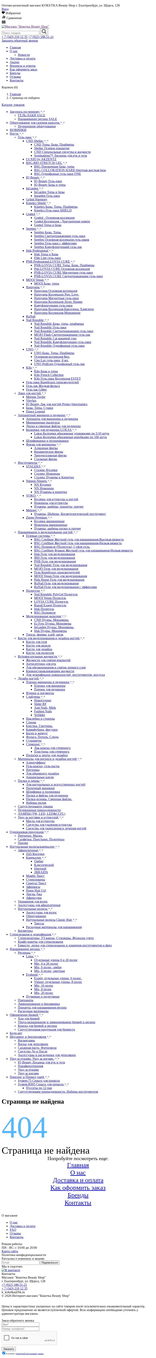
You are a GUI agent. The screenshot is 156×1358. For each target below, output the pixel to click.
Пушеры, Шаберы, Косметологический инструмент (70, 514)
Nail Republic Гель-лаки (50, 327)
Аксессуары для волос (41, 912)
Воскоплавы (26, 1040)
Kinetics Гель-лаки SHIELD (53, 210)
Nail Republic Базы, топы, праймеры (59, 323)
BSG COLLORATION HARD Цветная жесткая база (70, 170)
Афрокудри (34, 898)
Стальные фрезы (45, 459)
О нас (78, 1172)
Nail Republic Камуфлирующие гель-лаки (62, 342)
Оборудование (36, 916)
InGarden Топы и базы (49, 192)
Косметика (25, 930)
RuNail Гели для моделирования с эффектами (65, 587)
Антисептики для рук (41, 663)
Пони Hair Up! (36, 890)
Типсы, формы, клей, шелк (44, 634)
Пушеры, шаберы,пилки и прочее (57, 528)
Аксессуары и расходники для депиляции (47, 1055)
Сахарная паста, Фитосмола (37, 1047)
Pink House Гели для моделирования (59, 579)
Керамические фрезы (48, 451)
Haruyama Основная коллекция (55, 291)
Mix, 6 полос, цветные (49, 971)
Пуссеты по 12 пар (39, 1088)
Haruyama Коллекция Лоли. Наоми (58, 301)
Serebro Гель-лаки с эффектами (55, 243)
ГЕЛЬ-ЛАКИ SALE (31, 115)
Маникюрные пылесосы (43, 422)
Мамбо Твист (35, 876)
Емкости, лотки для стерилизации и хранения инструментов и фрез (65, 945)
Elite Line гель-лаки (47, 258)
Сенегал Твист (36, 883)
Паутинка (32, 770)
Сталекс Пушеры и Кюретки (54, 477)
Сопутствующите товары (35, 806)
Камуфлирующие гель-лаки (53, 305)
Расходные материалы (33, 1011)
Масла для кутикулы (40, 821)
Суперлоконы (35, 879)
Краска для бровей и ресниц (37, 1025)
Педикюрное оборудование (37, 126)
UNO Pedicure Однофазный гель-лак (59, 364)
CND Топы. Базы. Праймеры (54, 144)
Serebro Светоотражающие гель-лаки (59, 236)
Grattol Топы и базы (47, 225)
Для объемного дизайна (42, 773)
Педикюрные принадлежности (39, 810)
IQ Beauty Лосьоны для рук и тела (41, 1062)
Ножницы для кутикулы (51, 503)
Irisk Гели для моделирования (54, 554)
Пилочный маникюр (40, 788)
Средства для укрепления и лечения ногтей (56, 828)
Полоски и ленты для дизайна (47, 755)
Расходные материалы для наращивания (54, 927)
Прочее (23, 843)
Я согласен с (25, 1354)
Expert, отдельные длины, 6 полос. (58, 978)
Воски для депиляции (33, 1044)
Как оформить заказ (78, 1187)
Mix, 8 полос (43, 989)
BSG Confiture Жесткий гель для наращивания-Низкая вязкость (78, 543)
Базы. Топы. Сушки (39, 408)
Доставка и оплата (78, 1180)
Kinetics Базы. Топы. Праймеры (56, 206)
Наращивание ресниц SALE (37, 119)
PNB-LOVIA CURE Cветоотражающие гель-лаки (68, 276)
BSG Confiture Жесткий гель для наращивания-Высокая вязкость (79, 539)
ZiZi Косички (35, 854)
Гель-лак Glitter (36, 389)
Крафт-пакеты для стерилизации (40, 941)
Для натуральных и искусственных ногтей (55, 784)
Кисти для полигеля (40, 653)
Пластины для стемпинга (51, 751)
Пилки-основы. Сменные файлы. (49, 799)
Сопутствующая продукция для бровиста (46, 1029)
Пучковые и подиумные (43, 996)
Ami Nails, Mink (45, 707)
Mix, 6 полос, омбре (48, 967)
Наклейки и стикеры (40, 718)
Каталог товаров (13, 104)
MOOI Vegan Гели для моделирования (60, 576)
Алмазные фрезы (46, 448)
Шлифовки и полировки (43, 791)
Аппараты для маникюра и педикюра (52, 419)
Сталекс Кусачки (45, 470)
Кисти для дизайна (39, 649)
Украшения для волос (33, 901)
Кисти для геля (36, 642)
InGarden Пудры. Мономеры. (54, 627)
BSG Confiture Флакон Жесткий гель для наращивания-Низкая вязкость (83, 550)
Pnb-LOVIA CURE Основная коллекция (62, 269)
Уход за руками (28, 1069)
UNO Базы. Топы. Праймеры (54, 353)
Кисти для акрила (38, 645)
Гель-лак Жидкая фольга (43, 386)
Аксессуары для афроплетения (39, 905)
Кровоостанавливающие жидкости (50, 671)
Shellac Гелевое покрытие (51, 148)
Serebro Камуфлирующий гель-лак (58, 247)
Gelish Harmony (36, 199)
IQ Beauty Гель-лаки (48, 181)
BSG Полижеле (45, 612)
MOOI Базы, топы (46, 283)
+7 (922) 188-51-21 (41, 37)
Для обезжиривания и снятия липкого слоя (56, 667)
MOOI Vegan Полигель (50, 598)
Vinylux (31, 400)
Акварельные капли (40, 777)
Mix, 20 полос (43, 993)
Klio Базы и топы (46, 371)
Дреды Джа (34, 894)
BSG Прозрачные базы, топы (54, 166)
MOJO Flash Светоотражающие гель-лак (62, 334)
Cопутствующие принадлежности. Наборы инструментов (58, 1091)
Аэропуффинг (36, 762)
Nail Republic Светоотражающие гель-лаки (63, 331)
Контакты (78, 1202)
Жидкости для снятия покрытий (48, 660)
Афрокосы (33, 887)
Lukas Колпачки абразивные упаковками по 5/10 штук (71, 433)
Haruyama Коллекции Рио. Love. (56, 294)
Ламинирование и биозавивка (39, 1004)
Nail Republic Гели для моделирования (60, 565)
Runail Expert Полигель (50, 605)
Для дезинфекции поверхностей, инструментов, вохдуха (65, 674)
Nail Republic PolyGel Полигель (56, 594)
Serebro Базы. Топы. (48, 232)
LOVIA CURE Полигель (51, 601)
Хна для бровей (29, 1018)
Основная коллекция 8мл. (52, 356)
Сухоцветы (33, 740)
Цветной (40, 868)
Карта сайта (10, 1251)
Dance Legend (35, 411)
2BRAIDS (41, 872)
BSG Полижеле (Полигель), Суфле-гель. (62, 546)
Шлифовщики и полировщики (47, 440)
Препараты (25, 1000)
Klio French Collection (49, 375)
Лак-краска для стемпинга (52, 748)
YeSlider (39, 715)
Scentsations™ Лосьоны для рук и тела (60, 155)
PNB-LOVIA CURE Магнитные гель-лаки (63, 272)
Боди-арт (16, 1033)
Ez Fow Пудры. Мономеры (52, 623)
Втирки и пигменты (40, 693)
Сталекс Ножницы (47, 473)
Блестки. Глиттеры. (39, 726)
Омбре (38, 861)
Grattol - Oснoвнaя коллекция (54, 217)
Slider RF (40, 704)
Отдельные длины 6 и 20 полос (56, 960)
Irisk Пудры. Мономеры (50, 631)
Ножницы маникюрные (50, 525)
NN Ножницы (44, 488)
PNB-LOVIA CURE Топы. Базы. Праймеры (64, 265)
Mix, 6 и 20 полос (46, 963)
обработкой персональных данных (30, 1354)
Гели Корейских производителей (57, 572)
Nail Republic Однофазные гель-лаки (59, 345)
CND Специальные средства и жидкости (62, 152)
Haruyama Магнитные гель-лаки (56, 298)
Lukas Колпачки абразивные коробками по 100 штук (70, 437)
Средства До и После (32, 1051)
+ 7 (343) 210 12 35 (14, 37)
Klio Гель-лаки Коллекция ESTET (57, 378)
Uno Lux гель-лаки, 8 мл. (51, 360)
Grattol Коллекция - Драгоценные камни (62, 221)
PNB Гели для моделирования (55, 561)
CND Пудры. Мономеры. (51, 620)
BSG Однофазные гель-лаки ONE (57, 174)
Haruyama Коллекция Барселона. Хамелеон (64, 309)
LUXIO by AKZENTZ (41, 159)
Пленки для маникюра (49, 685)
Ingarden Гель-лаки (47, 195)
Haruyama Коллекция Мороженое (57, 312)
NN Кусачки (42, 484)
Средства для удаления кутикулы (49, 824)
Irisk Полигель (44, 609)
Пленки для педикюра (49, 689)
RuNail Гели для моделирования (56, 583)
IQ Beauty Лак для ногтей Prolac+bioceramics (56, 404)
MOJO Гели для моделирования (56, 568)
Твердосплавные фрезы (50, 455)
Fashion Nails (43, 711)
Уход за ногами (28, 1073)
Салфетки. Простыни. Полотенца (41, 839)
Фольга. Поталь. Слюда (42, 737)
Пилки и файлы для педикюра (47, 795)
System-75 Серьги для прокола (39, 1080)
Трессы (39, 923)
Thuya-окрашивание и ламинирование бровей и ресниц (56, 1022)
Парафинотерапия (30, 1066)
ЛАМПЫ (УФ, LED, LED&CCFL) (41, 813)
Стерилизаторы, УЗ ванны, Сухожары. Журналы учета (56, 938)
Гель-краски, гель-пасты (43, 766)
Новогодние (42, 700)
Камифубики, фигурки (42, 729)
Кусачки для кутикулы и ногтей (56, 499)
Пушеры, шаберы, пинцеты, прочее (58, 506)
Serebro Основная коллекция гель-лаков (61, 239)
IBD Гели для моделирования (54, 557)
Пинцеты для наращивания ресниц (42, 1007)
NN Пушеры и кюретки (50, 492)
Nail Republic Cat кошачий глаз (55, 338)
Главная (78, 1165)
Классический (44, 865)
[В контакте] (11, 1270)
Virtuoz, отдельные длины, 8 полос (58, 982)
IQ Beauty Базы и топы (50, 184)
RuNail (30, 316)
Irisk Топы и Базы (46, 254)
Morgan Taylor (35, 397)
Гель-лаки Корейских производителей (52, 382)
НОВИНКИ (18, 130)
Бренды (78, 1195)
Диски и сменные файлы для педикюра (53, 426)
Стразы (31, 722)
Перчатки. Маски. (30, 835)
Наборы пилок (36, 802)
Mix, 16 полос (43, 985)
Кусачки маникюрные (49, 521)
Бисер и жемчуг (37, 733)
